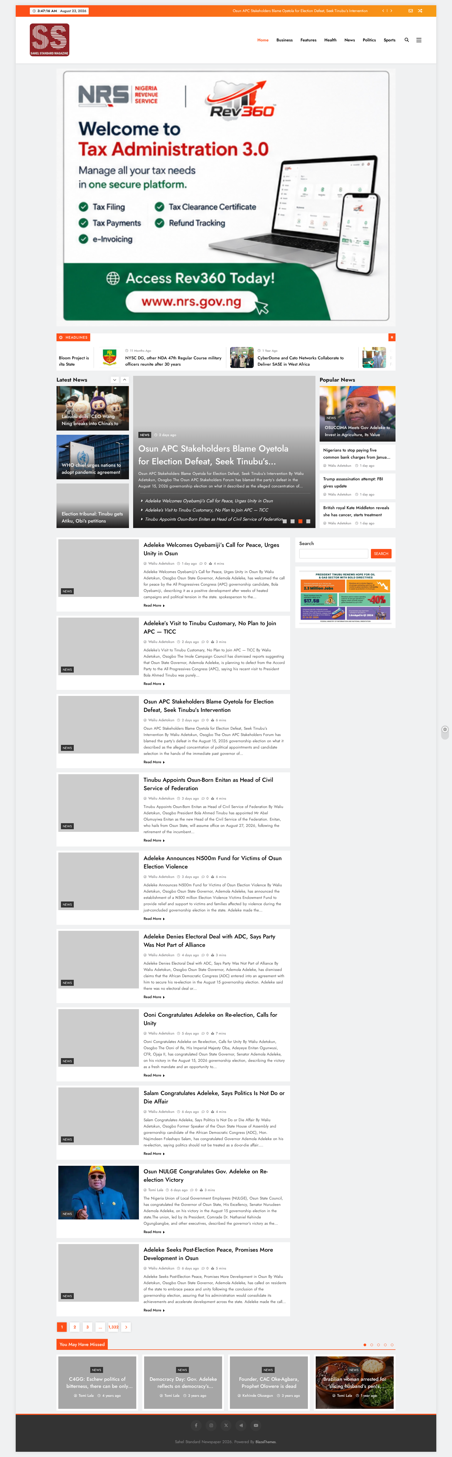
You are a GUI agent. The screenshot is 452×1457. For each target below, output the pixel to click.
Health (330, 40)
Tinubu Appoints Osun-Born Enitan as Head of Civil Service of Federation (309, 11)
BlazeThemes (266, 1441)
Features (309, 40)
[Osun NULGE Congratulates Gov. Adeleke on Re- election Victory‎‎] (98, 1192)
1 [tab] (285, 522)
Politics (369, 40)
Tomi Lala (155, 1189)
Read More (152, 605)
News (349, 40)
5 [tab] (392, 1345)
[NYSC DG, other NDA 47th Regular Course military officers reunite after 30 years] (78, 357)
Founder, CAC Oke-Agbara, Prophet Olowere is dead (269, 1383)
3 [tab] (301, 522)
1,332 (113, 1327)
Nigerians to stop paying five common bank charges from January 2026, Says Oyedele (356, 457)
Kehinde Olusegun (257, 1395)
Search (306, 543)
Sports (390, 40)
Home (263, 40)
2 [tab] (293, 522)
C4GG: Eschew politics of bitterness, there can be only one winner (97, 1386)
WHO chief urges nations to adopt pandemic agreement (91, 420)
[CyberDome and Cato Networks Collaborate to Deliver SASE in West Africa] (210, 357)
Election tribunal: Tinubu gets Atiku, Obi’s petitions (92, 468)
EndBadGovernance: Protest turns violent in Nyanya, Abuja (91, 520)
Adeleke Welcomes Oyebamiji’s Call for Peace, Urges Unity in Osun (209, 501)
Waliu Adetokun (339, 465)
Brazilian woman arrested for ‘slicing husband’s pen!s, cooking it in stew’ (354, 1386)
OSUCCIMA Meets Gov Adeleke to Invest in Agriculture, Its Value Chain (357, 435)
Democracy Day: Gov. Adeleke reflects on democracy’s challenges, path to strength (183, 1386)
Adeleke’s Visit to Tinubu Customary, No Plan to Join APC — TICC (206, 510)
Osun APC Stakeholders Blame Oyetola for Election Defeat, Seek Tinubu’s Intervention (226, 519)
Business (284, 40)
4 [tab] (309, 522)
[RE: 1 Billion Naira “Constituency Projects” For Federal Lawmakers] (342, 357)
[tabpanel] (224, 452)
